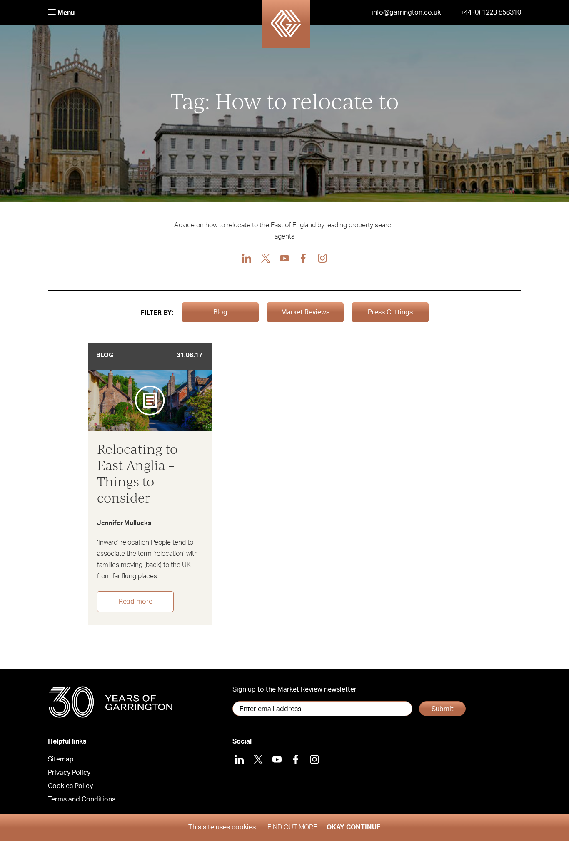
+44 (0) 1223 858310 (490, 12)
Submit (443, 709)
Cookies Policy (70, 786)
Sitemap (61, 759)
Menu (65, 13)
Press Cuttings (390, 312)
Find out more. (292, 827)
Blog (220, 312)
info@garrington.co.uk (406, 12)
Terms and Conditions (81, 799)
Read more (135, 601)
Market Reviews (305, 312)
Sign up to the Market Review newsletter (294, 689)
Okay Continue (354, 827)
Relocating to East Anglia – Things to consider (137, 472)
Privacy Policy (69, 772)
